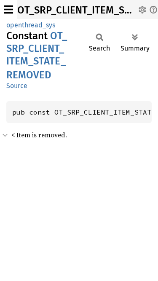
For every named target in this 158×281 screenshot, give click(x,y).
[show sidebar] (8, 9)
